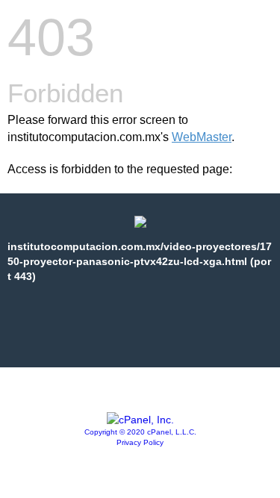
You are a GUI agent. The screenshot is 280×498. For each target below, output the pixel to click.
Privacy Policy (140, 442)
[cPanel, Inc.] (140, 420)
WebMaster (201, 137)
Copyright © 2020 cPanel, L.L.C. (140, 432)
